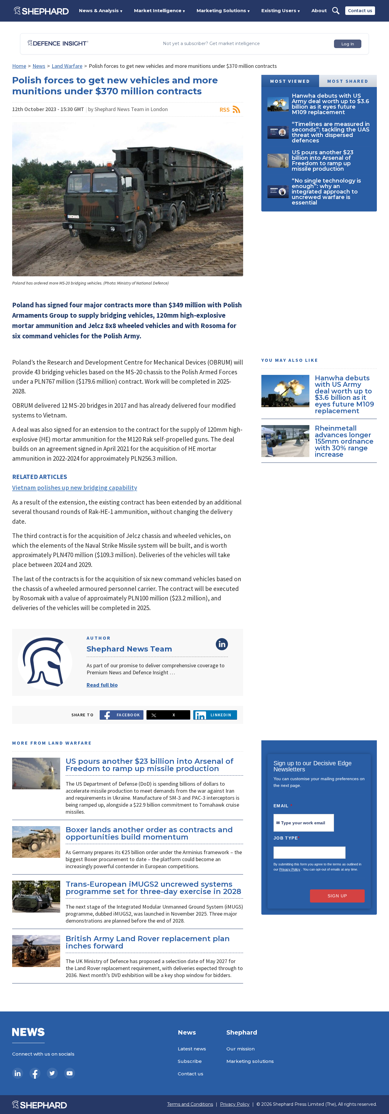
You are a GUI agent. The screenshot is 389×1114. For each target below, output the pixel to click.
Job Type (287, 838)
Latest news (192, 1049)
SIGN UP (337, 895)
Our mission (240, 1049)
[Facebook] (34, 1073)
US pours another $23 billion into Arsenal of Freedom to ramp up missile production (149, 765)
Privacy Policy (289, 869)
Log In (347, 43)
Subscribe (190, 1061)
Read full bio (102, 684)
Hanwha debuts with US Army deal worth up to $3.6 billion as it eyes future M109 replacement (344, 394)
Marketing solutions (250, 1061)
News (39, 65)
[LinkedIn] (17, 1073)
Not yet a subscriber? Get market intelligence (211, 43)
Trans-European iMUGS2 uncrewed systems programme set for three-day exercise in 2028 (153, 888)
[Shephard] (41, 11)
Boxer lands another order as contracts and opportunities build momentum (149, 833)
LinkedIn (222, 644)
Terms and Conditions (190, 1104)
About (319, 10)
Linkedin (221, 715)
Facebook (128, 715)
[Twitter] (52, 1073)
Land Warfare (67, 65)
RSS (224, 109)
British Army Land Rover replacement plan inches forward (148, 942)
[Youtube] (69, 1073)
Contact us (360, 10)
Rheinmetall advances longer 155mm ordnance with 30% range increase (344, 441)
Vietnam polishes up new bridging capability (74, 488)
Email (283, 805)
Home (19, 65)
